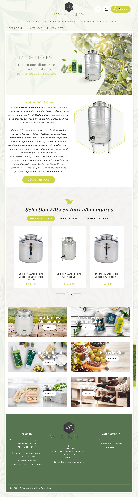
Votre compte (111, 433)
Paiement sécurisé (27, 460)
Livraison (16, 453)
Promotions (16, 440)
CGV (21, 457)
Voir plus (49, 327)
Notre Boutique (38, 102)
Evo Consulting (44, 488)
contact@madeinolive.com (71, 462)
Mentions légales (33, 453)
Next (121, 62)
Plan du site (37, 464)
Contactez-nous (19, 464)
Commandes (106, 443)
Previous (14, 62)
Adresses (111, 447)
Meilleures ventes (27, 443)
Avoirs (119, 443)
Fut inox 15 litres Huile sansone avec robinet (107, 275)
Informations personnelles (111, 440)
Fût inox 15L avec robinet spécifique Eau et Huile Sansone (31, 277)
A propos (30, 457)
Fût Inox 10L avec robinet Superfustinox (69, 275)
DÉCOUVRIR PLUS (38, 179)
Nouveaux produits (34, 440)
